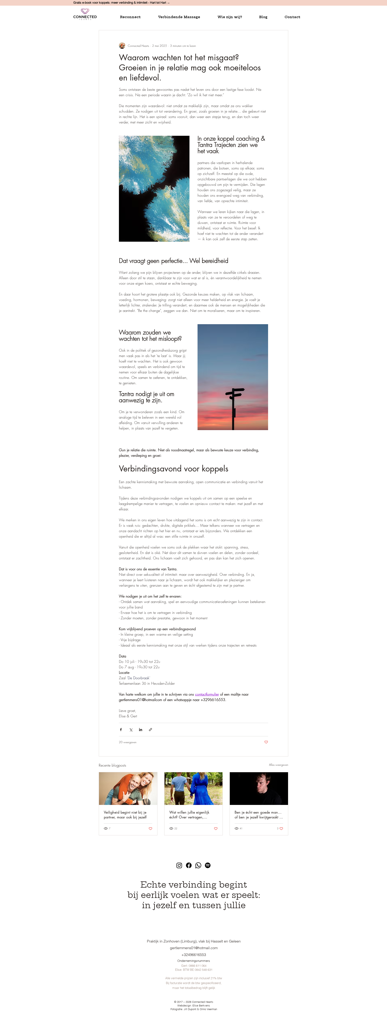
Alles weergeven (278, 765)
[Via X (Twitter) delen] (131, 729)
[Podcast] (207, 865)
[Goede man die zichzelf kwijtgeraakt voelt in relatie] (259, 788)
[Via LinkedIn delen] (141, 729)
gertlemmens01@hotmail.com (194, 948)
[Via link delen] (150, 729)
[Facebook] (188, 865)
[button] (136, 17)
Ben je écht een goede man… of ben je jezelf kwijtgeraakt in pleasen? (258, 814)
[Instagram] (179, 865)
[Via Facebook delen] (121, 729)
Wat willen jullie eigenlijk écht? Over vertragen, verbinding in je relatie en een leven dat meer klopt (193, 814)
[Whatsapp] (198, 865)
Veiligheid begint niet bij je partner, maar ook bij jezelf (125, 814)
